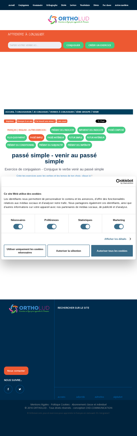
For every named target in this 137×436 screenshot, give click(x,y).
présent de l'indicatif (63, 130)
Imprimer (10, 121)
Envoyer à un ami (25, 121)
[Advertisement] (68, 275)
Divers (96, 5)
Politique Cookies (60, 404)
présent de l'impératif (79, 145)
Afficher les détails (115, 238)
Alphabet (117, 396)
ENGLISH (23, 130)
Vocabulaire (85, 5)
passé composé (116, 130)
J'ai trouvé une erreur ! (45, 121)
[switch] (51, 226)
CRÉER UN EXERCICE (100, 45)
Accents (61, 396)
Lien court (61, 121)
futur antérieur (95, 137)
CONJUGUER (73, 45)
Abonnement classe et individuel (89, 404)
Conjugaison (23, 5)
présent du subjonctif (51, 145)
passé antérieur (56, 137)
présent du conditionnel (20, 145)
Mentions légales (39, 404)
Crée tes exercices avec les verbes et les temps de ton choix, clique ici (54, 175)
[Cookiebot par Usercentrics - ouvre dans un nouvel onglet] (118, 181)
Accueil (12, 5)
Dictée (63, 5)
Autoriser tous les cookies (112, 250)
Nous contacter (16, 370)
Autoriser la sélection (68, 250)
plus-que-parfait (16, 137)
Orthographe (51, 5)
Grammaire (37, 5)
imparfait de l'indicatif (91, 130)
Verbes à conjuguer (62, 112)
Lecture (73, 5)
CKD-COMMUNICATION (99, 407)
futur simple (75, 137)
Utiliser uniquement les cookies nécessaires (25, 251)
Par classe (107, 5)
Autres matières (121, 5)
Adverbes (99, 396)
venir (96, 112)
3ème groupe (83, 112)
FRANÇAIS (12, 130)
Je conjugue (40, 112)
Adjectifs (80, 396)
